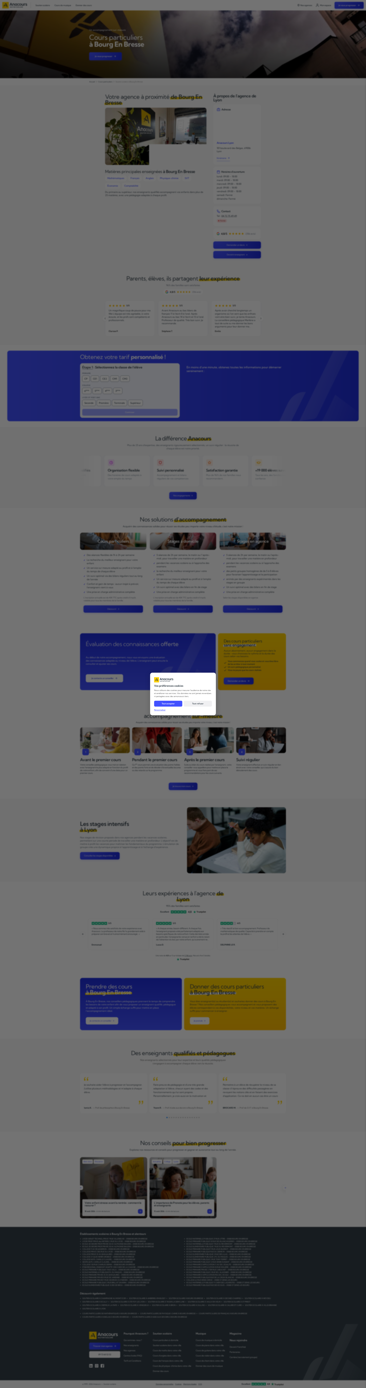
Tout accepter (168, 703)
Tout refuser (198, 703)
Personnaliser (160, 710)
